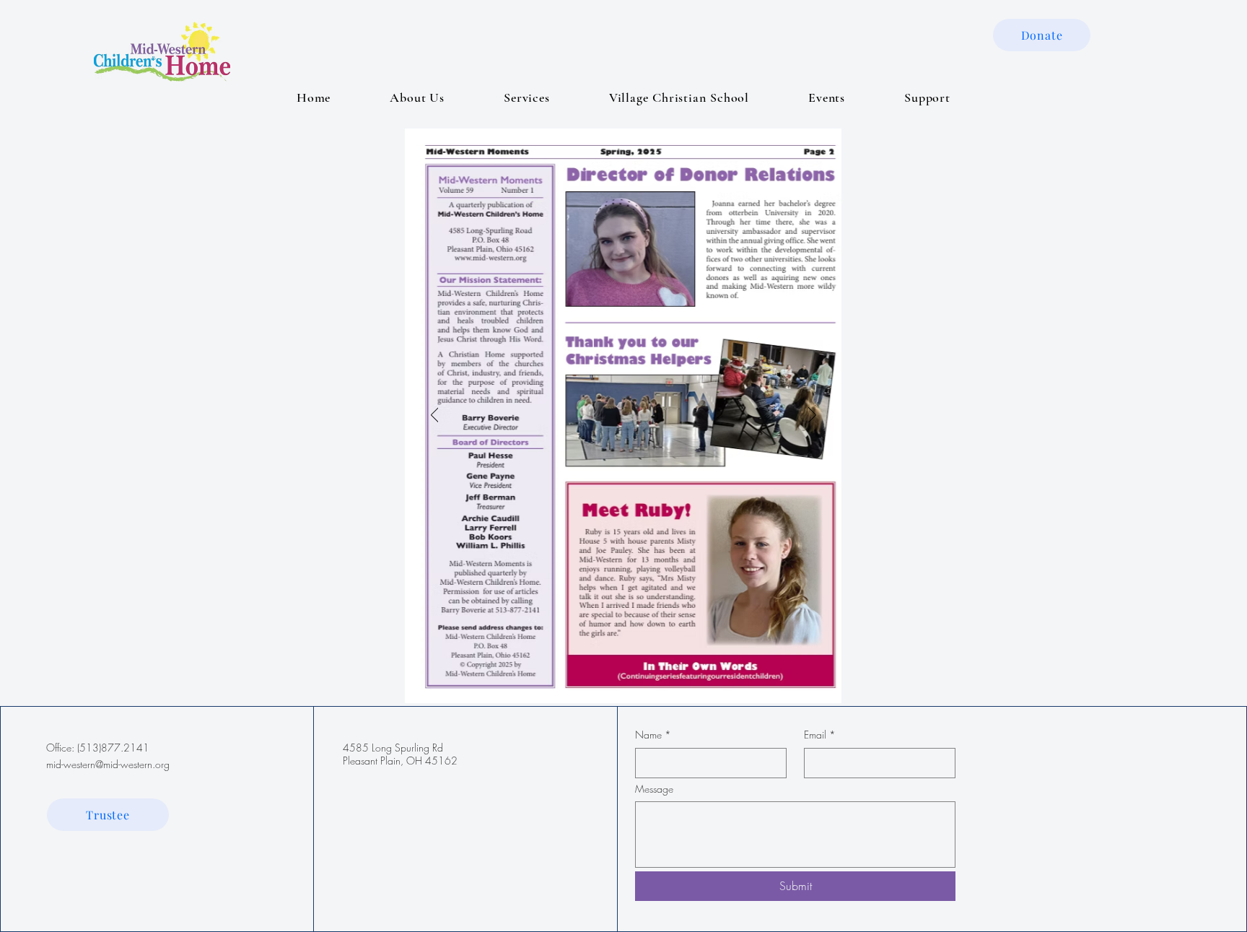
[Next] (812, 415)
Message (654, 789)
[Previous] (435, 415)
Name (653, 734)
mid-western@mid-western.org (108, 764)
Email (820, 734)
